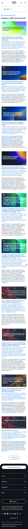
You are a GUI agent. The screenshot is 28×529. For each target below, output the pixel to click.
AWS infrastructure (18, 95)
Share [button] (17, 48)
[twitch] (12, 514)
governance (4, 141)
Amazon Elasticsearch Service (18, 441)
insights (7, 95)
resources (17, 183)
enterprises (10, 314)
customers (8, 137)
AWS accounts (5, 318)
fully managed (13, 136)
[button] (8, 9)
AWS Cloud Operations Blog (8, 15)
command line (13, 448)
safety (17, 59)
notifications (8, 140)
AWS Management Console (17, 446)
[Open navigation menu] (2, 3)
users (14, 449)
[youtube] (15, 514)
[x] (2, 514)
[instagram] (10, 514)
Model (11, 359)
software (14, 226)
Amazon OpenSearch (17, 442)
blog (20, 322)
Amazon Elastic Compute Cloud (9, 281)
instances (4, 282)
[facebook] (5, 514)
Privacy (3, 522)
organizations (19, 360)
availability (4, 183)
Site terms (9, 522)
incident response (6, 186)
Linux (14, 229)
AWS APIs (4, 450)
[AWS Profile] (25, 2)
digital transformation (20, 57)
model (3, 364)
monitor (13, 98)
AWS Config (5, 136)
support (15, 140)
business (4, 184)
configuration (5, 138)
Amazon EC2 (21, 281)
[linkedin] (7, 514)
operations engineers (7, 408)
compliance (13, 141)
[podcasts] (17, 514)
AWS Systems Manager (7, 403)
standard (17, 321)
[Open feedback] (26, 264)
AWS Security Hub (17, 405)
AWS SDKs (4, 448)
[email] (20, 514)
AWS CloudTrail (11, 444)
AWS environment (8, 180)
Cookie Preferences (18, 522)
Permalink (10, 48)
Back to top (13, 518)
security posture (6, 97)
